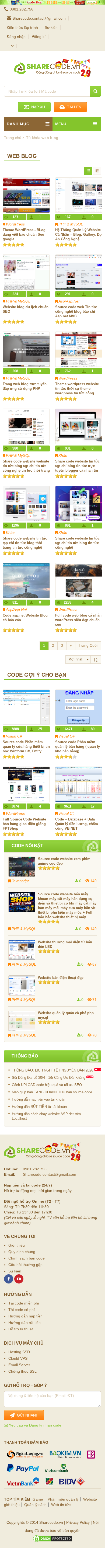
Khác (62, 455)
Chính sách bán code (26, 1258)
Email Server (19, 1365)
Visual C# (14, 736)
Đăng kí (39, 36)
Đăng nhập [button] (16, 36)
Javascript (20, 881)
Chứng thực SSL (22, 1371)
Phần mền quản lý (63, 1499)
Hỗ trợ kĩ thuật (20, 1329)
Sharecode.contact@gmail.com (39, 18)
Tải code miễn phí (23, 1303)
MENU (60, 124)
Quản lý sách (35, 1504)
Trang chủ (12, 137)
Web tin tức (61, 1504)
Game (38, 1499)
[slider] (13, 244)
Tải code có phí (21, 1309)
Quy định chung (21, 1252)
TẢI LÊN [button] (73, 107)
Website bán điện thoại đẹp (60, 978)
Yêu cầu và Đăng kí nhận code (34, 1425)
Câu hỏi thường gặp (25, 1264)
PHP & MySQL (70, 224)
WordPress (15, 224)
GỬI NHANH (26, 1415)
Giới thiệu (16, 1245)
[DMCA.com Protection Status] (52, 1538)
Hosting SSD (19, 1352)
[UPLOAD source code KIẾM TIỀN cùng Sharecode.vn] (52, 2)
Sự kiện (51, 27)
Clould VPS (17, 1358)
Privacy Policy (78, 1522)
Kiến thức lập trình (22, 27)
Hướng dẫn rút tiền (24, 1322)
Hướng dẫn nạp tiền (25, 1316)
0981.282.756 (21, 9)
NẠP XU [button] (37, 107)
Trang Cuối (88, 645)
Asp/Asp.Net (68, 301)
